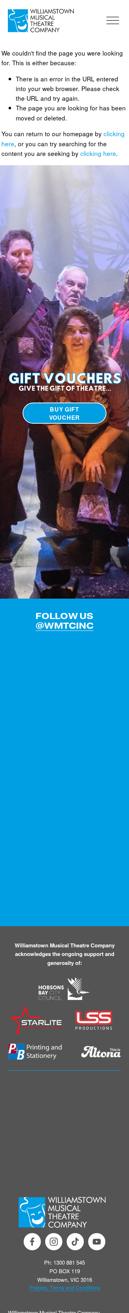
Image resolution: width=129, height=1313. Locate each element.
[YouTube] (96, 1241)
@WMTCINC (64, 626)
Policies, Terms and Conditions (64, 1287)
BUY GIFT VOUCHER (64, 413)
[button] (22, 643)
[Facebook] (32, 1241)
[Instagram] (53, 1241)
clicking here (98, 153)
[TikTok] (75, 1241)
